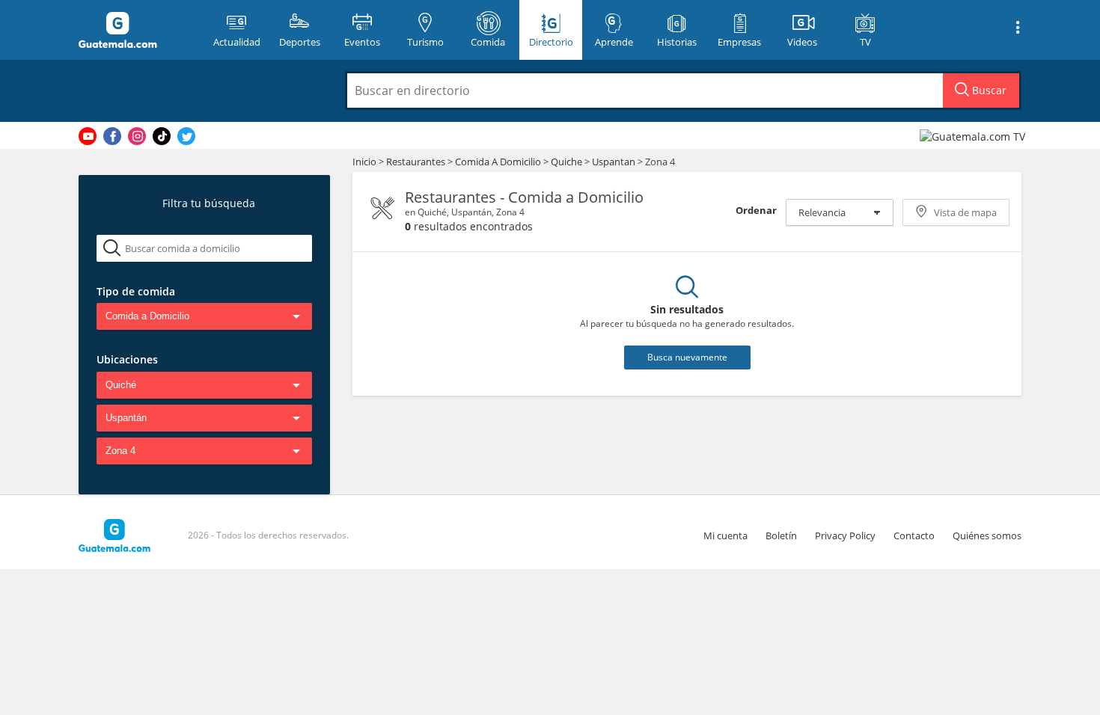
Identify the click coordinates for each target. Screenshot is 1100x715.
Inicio (364, 161)
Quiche (566, 161)
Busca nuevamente (687, 357)
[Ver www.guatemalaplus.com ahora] (974, 136)
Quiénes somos (987, 535)
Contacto (914, 535)
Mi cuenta (725, 535)
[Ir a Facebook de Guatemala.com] (112, 136)
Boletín (781, 535)
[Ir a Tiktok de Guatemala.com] (162, 136)
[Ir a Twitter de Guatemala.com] (186, 136)
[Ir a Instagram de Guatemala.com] (137, 136)
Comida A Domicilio (499, 161)
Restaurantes (416, 161)
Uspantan (613, 161)
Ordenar (756, 210)
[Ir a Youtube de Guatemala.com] (88, 136)
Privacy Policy (845, 535)
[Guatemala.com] (136, 30)
